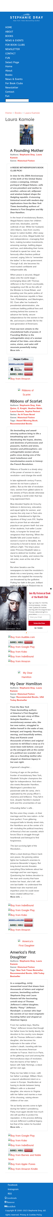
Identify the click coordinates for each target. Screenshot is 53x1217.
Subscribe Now (39, 623)
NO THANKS (38, 628)
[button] (40, 595)
